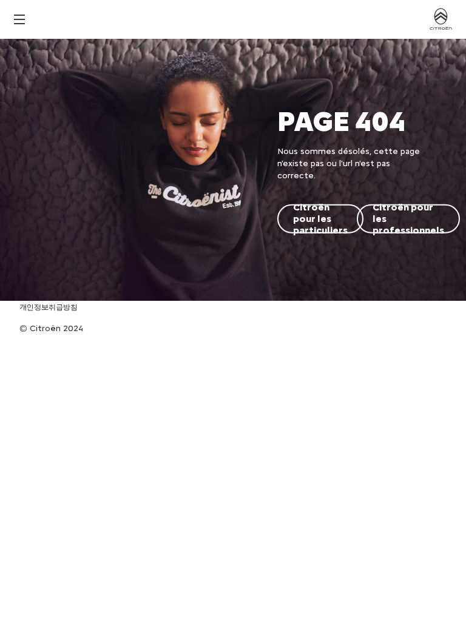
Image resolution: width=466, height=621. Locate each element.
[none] (19, 19)
